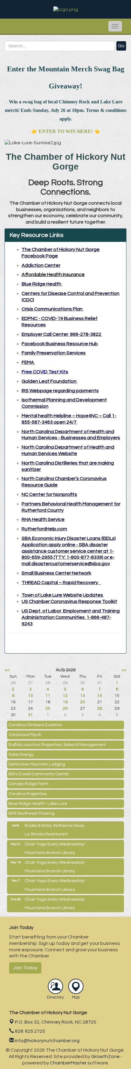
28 (99, 708)
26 (65, 708)
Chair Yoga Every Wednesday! (55, 844)
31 (30, 715)
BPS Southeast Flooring (32, 813)
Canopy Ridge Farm (28, 784)
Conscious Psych (25, 735)
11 (47, 696)
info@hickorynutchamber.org (47, 1040)
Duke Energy (21, 754)
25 (47, 708)
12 (65, 696)
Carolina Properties (28, 794)
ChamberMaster (68, 1062)
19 (65, 702)
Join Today (25, 967)
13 (82, 696)
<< (7, 670)
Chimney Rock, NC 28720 (55, 1022)
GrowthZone (105, 1056)
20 (82, 702)
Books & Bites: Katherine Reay (54, 825)
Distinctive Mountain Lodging (37, 764)
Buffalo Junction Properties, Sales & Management (57, 745)
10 (30, 696)
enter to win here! (66, 131)
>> (124, 670)
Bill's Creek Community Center (39, 774)
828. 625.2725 (29, 1031)
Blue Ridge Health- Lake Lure (38, 804)
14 (99, 696)
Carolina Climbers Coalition (35, 725)
